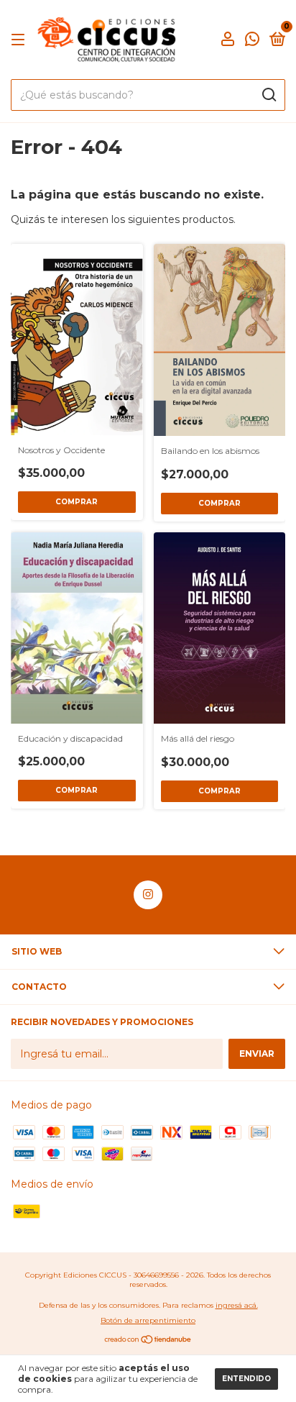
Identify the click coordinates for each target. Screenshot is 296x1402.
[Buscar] (268, 95)
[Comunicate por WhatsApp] (252, 40)
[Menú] (20, 40)
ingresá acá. (237, 1305)
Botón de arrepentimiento (148, 1320)
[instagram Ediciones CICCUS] (148, 894)
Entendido (246, 1378)
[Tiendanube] (148, 1340)
